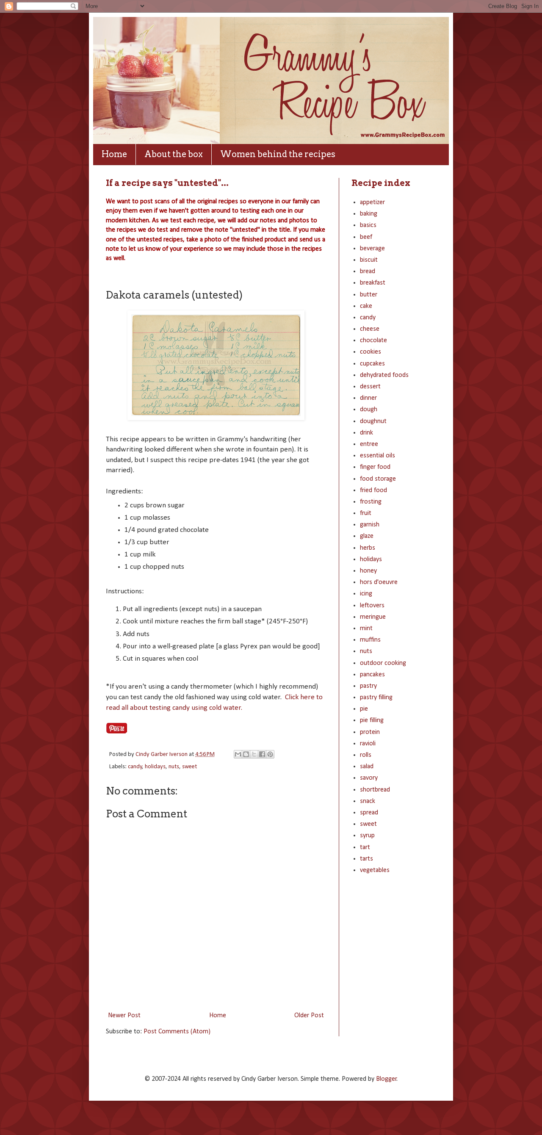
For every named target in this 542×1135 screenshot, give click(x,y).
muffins (370, 640)
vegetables (375, 870)
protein (370, 732)
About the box (173, 154)
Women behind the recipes (277, 154)
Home (114, 154)
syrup (367, 835)
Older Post (309, 1015)
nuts (174, 767)
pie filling (372, 720)
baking (368, 213)
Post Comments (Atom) (177, 1031)
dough (368, 409)
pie (364, 709)
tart (365, 847)
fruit (365, 513)
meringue (373, 617)
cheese (369, 329)
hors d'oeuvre (379, 582)
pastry (368, 686)
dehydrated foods (384, 375)
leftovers (372, 605)
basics (368, 225)
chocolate (373, 340)
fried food (373, 490)
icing (366, 593)
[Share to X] (254, 754)
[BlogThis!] (246, 754)
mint (366, 628)
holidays (155, 767)
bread (367, 271)
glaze (366, 536)
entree (369, 444)
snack (367, 801)
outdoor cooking (383, 663)
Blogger (386, 1079)
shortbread (375, 789)
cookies (370, 352)
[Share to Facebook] (262, 754)
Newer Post (124, 1015)
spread (369, 812)
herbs (367, 548)
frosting (371, 501)
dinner (368, 398)
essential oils (377, 455)
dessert (370, 386)
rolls (365, 755)
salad (366, 766)
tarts (366, 858)
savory (369, 778)
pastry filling (376, 697)
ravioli (368, 743)
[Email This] (238, 754)
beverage (372, 248)
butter (368, 294)
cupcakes (372, 363)
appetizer (372, 202)
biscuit (369, 260)
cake (366, 306)
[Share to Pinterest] (270, 754)
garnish (369, 524)
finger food (375, 467)
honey (368, 571)
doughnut (373, 421)
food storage (378, 479)
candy (135, 767)
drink (366, 432)
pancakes (372, 674)
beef (366, 237)
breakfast (372, 283)
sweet (189, 767)
